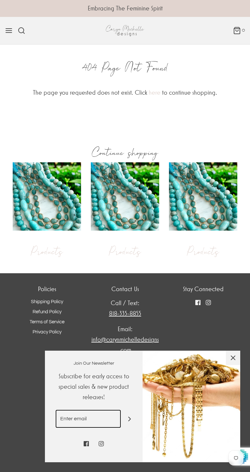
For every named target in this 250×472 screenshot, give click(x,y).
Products (47, 251)
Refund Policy (47, 311)
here (154, 92)
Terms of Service (47, 321)
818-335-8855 (125, 313)
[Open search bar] (24, 30)
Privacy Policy (47, 332)
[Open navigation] (9, 30)
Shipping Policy (47, 301)
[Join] (130, 419)
